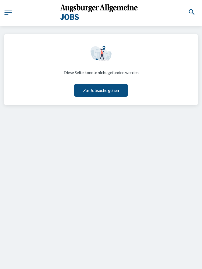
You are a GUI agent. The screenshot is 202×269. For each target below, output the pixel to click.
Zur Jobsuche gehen (101, 90)
